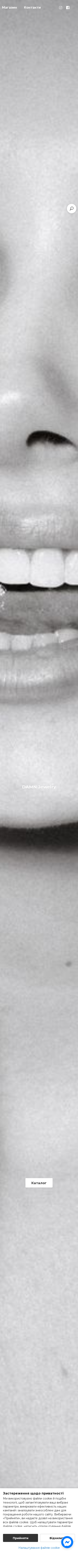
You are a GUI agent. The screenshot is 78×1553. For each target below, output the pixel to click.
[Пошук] (71, 208)
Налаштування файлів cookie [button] (39, 1548)
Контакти (32, 7)
